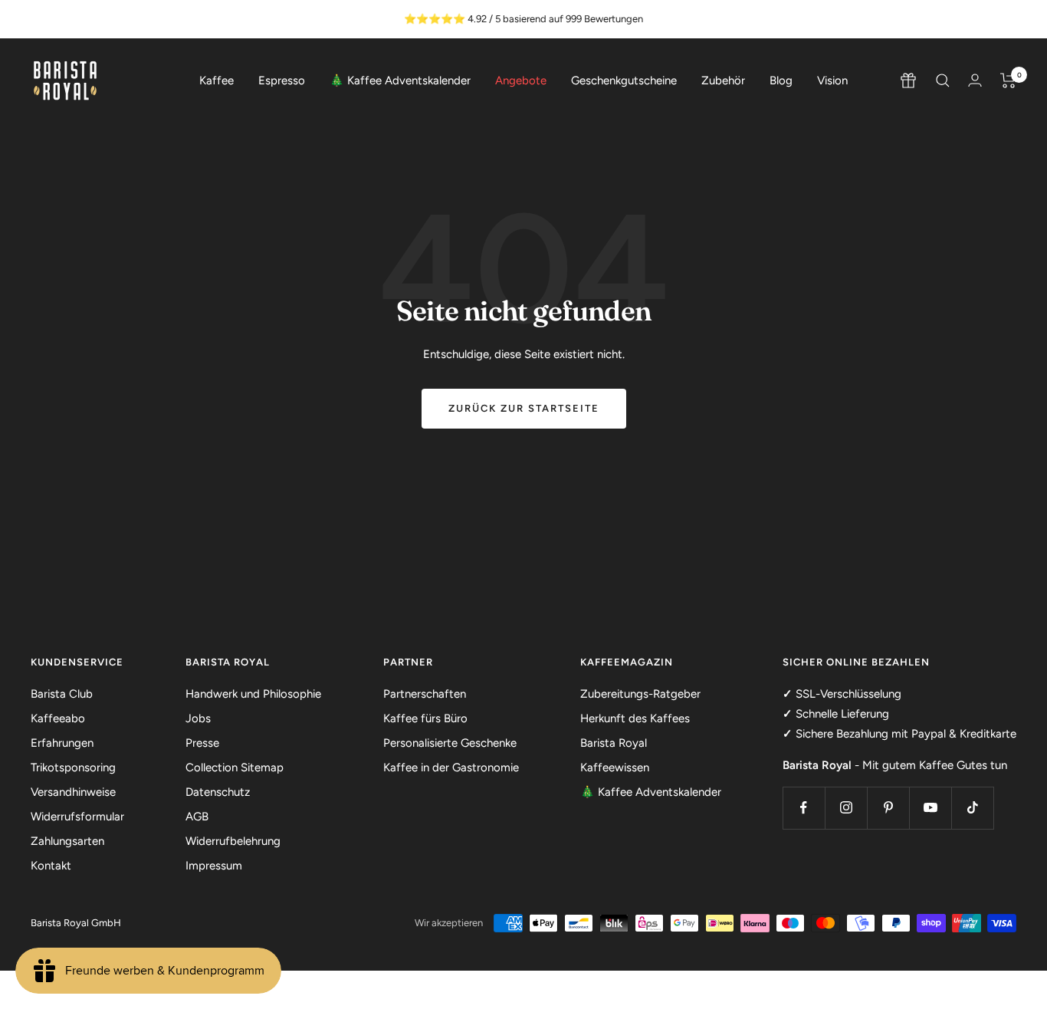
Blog (781, 80)
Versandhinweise (73, 792)
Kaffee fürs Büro (425, 718)
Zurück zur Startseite (523, 408)
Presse (202, 743)
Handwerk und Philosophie (253, 694)
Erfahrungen (62, 743)
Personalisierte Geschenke (450, 743)
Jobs (198, 718)
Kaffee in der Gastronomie (451, 767)
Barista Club (62, 694)
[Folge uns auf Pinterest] (888, 808)
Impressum (213, 866)
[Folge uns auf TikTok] (972, 808)
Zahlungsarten (67, 841)
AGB (196, 816)
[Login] (975, 80)
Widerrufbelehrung (233, 841)
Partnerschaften (424, 694)
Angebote (520, 80)
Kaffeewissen (614, 767)
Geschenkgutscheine (624, 80)
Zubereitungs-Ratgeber (640, 694)
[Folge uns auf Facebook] (804, 808)
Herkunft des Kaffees (635, 718)
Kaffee (216, 80)
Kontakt (51, 866)
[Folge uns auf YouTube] (930, 808)
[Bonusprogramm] (908, 80)
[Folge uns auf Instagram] (846, 808)
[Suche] (943, 80)
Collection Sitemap (234, 767)
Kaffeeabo (58, 718)
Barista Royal (613, 743)
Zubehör (723, 80)
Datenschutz (217, 792)
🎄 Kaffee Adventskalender (400, 80)
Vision (832, 80)
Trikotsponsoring (73, 767)
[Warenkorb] (1008, 80)
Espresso (281, 80)
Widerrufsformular (77, 816)
